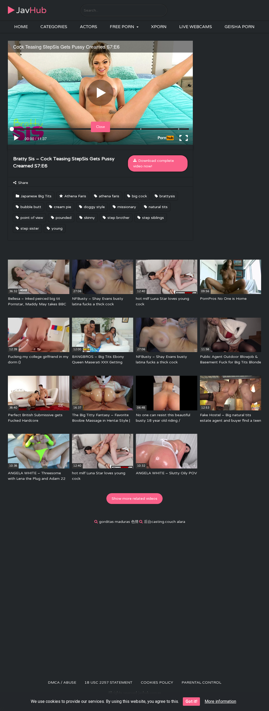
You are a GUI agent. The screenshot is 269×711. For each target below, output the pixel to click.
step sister (29, 228)
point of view (31, 217)
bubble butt (30, 207)
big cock (139, 196)
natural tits (158, 207)
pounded (63, 217)
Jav (31, 10)
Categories (53, 26)
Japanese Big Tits (35, 196)
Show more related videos (134, 498)
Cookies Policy (157, 682)
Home (21, 26)
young (56, 228)
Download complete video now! (153, 163)
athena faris (108, 196)
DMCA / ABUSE (62, 682)
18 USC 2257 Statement (108, 682)
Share (22, 183)
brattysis (166, 196)
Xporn (159, 26)
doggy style (94, 207)
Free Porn (122, 26)
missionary (126, 207)
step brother (118, 217)
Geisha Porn (240, 26)
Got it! (191, 701)
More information (220, 701)
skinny (89, 217)
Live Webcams (195, 26)
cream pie (62, 207)
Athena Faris (74, 196)
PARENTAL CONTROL (201, 682)
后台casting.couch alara (164, 521)
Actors (88, 26)
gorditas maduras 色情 (118, 521)
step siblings (152, 217)
